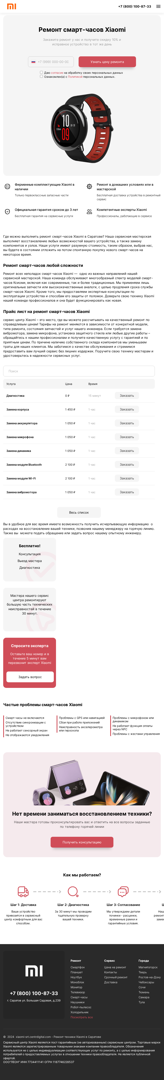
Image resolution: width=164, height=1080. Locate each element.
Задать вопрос (30, 677)
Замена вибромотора (21, 492)
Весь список (79, 512)
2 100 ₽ (70, 464)
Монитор (76, 987)
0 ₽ (67, 395)
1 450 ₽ (70, 409)
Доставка (110, 982)
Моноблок (77, 982)
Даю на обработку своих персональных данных (83, 72)
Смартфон (78, 967)
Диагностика (15, 395)
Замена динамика (18, 450)
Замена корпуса (17, 409)
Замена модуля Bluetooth (24, 464)
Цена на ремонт (115, 967)
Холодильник (80, 1012)
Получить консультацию (82, 842)
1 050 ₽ (70, 423)
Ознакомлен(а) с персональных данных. (79, 76)
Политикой (75, 76)
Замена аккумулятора (21, 423)
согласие (57, 72)
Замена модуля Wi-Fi (21, 478)
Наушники (77, 1002)
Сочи (142, 987)
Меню (158, 6)
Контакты (110, 972)
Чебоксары (146, 982)
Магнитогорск (148, 967)
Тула (142, 1002)
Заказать (127, 396)
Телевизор (78, 992)
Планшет (77, 972)
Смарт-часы (79, 997)
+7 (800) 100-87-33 (134, 6)
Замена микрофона (20, 437)
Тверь (143, 972)
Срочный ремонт (115, 977)
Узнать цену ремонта (107, 62)
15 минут (94, 395)
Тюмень (144, 992)
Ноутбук (76, 977)
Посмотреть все (82, 1017)
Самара (144, 997)
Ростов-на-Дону (150, 977)
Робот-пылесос (81, 1007)
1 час (91, 409)
